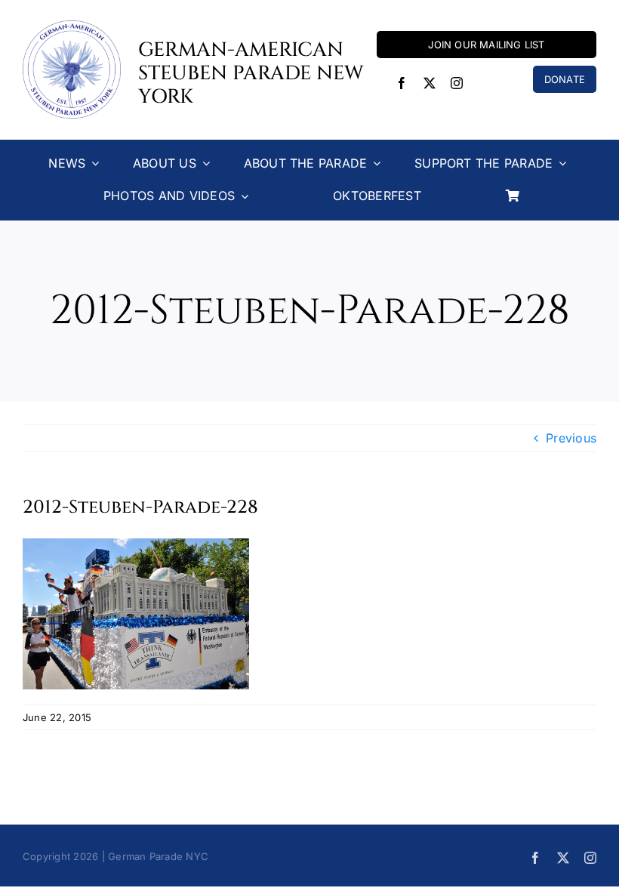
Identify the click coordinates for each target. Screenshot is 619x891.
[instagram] (457, 83)
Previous (571, 438)
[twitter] (429, 83)
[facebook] (402, 83)
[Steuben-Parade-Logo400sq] (72, 26)
